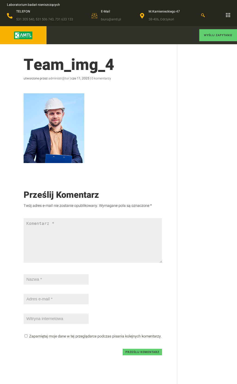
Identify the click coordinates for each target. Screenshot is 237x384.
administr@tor (58, 78)
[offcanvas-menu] (228, 15)
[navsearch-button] (203, 15)
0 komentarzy (101, 78)
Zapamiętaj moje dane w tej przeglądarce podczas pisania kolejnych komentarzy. (95, 336)
